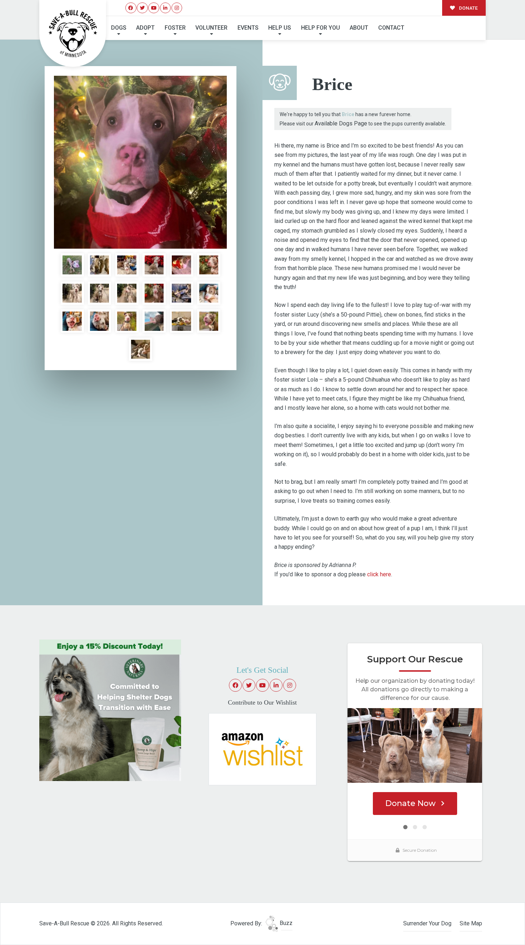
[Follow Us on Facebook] (130, 8)
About (359, 27)
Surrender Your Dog (427, 923)
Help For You (320, 27)
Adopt (145, 27)
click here (379, 574)
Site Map (471, 923)
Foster (175, 27)
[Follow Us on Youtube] (153, 8)
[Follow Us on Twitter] (142, 8)
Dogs (118, 27)
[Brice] (140, 162)
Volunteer (211, 27)
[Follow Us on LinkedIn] (165, 8)
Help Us (279, 27)
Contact (391, 27)
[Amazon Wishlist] (262, 748)
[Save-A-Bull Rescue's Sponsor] (110, 709)
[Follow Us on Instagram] (176, 8)
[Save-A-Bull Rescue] (72, 33)
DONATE (468, 8)
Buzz (285, 923)
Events (248, 27)
